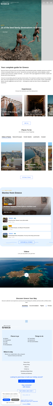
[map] (44, 2)
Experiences (32, 340)
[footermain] (26, 321)
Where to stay (8, 352)
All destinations (8, 344)
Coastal (43, 137)
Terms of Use (27, 362)
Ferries (49, 305)
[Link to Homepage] (5, 5)
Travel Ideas (32, 338)
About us (26, 366)
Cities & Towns (6, 137)
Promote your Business (26, 373)
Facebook (21, 397)
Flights (42, 305)
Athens (5, 166)
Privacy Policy (26, 364)
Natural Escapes (17, 137)
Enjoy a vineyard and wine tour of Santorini (34, 113)
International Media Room (26, 371)
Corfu (6, 343)
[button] (11, 402)
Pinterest (30, 397)
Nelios (28, 404)
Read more (9, 397)
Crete (6, 341)
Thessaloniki (31, 164)
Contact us (26, 369)
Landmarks (36, 137)
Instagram (23, 397)
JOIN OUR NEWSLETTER (26, 381)
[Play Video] (26, 275)
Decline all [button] (15, 399)
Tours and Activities (33, 341)
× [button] (19, 392)
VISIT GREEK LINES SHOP (26, 391)
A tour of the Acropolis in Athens (11, 113)
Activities (25, 305)
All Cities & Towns (26, 177)
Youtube (28, 397)
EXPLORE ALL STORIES (27, 242)
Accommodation (34, 305)
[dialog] (11, 398)
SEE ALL (26, 123)
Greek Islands (28, 137)
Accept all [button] (6, 399)
